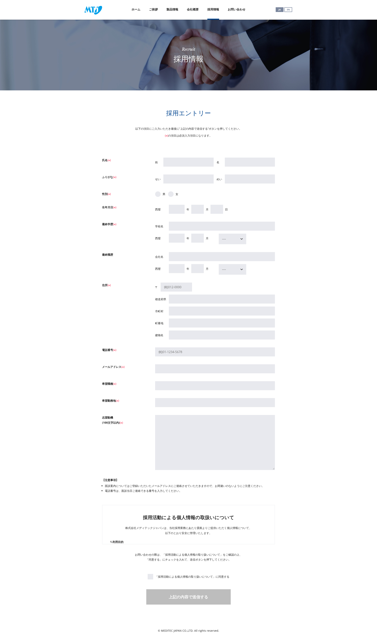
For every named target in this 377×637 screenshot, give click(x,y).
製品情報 (172, 9)
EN (288, 9)
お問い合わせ (236, 9)
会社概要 (193, 9)
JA (279, 9)
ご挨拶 (153, 9)
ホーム (136, 9)
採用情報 (213, 9)
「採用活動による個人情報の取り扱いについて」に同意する (192, 576)
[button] (232, 239)
